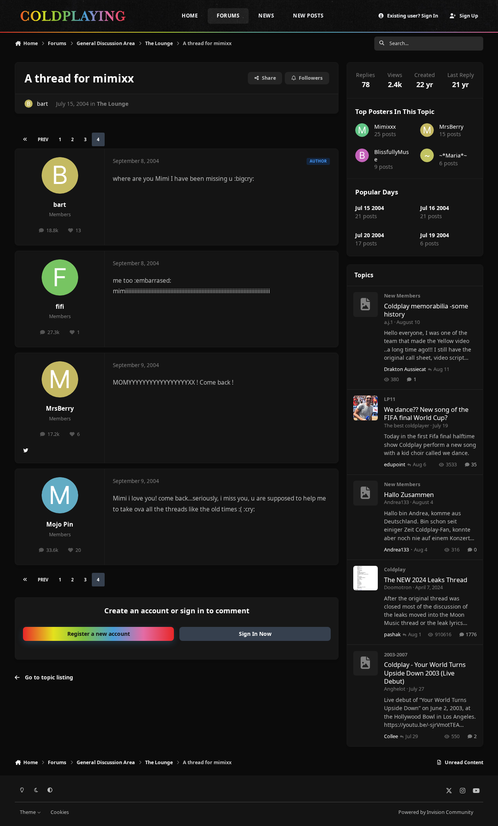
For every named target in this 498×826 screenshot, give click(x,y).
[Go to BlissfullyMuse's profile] (362, 155)
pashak (392, 634)
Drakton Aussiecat (405, 369)
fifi (60, 307)
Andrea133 (396, 502)
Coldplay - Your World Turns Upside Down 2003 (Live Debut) (425, 673)
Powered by (435, 812)
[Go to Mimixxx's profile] (362, 130)
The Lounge (112, 103)
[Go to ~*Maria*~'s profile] (427, 155)
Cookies (60, 812)
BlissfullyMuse (391, 155)
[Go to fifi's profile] (60, 277)
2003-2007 (395, 654)
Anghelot (394, 688)
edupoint (394, 464)
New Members (402, 295)
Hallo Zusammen (409, 494)
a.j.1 (388, 322)
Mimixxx (385, 126)
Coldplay (394, 569)
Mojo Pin (59, 524)
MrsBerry (60, 408)
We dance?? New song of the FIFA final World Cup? (426, 413)
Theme (28, 812)
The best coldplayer (406, 425)
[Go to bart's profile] (29, 104)
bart (42, 103)
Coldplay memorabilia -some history (426, 309)
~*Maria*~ (453, 155)
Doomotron (398, 587)
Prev (43, 139)
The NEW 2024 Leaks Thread (425, 579)
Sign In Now (255, 633)
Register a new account (98, 633)
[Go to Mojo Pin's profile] (60, 495)
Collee (391, 736)
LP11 (389, 399)
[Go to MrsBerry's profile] (60, 379)
